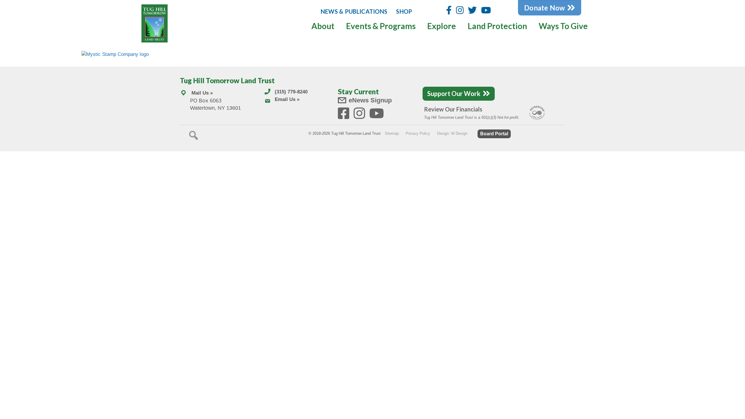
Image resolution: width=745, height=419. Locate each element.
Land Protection (497, 26)
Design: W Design (452, 133)
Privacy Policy (418, 133)
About (322, 26)
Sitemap (392, 133)
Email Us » (287, 99)
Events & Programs (381, 26)
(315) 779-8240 (291, 92)
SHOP (404, 11)
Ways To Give (563, 26)
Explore (441, 26)
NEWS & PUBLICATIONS (354, 11)
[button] (193, 135)
